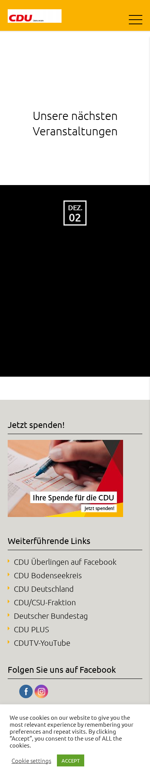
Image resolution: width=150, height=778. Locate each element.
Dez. (75, 207)
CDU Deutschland (44, 588)
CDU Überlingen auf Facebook (65, 561)
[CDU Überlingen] (35, 15)
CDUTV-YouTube (42, 642)
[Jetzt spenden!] (65, 514)
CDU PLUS (31, 629)
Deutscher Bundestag (51, 615)
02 (75, 217)
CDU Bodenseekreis (48, 575)
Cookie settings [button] (31, 760)
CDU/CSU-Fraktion (45, 602)
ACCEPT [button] (71, 760)
